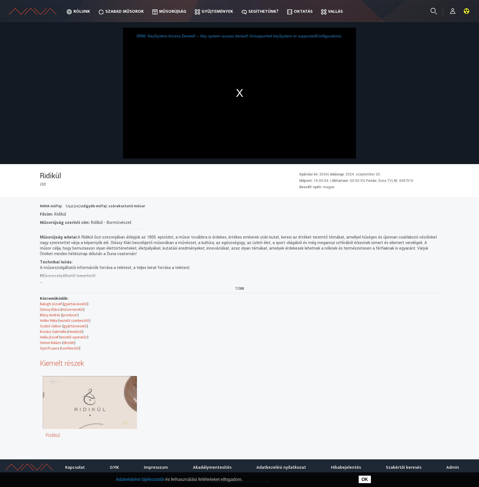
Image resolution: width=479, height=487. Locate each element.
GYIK (114, 467)
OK (364, 479)
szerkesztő (70, 348)
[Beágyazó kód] (413, 207)
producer (69, 315)
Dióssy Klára (50, 309)
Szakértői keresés (403, 467)
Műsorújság (172, 11)
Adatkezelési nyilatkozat (281, 467)
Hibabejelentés (346, 467)
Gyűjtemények (217, 11)
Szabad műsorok (124, 11)
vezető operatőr (73, 337)
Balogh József (51, 304)
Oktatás (303, 11)
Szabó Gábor (51, 326)
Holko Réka (48, 320)
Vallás (335, 11)
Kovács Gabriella (53, 331)
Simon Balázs (50, 343)
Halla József (49, 337)
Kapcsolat (75, 467)
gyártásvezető (75, 304)
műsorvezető (72, 309)
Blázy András (50, 315)
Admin (452, 467)
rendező (75, 331)
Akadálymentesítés (212, 467)
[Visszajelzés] (433, 207)
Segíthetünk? (263, 11)
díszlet (68, 343)
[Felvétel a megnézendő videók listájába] (393, 207)
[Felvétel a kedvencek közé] (383, 207)
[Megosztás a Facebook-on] (423, 207)
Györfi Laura (49, 348)
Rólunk (81, 11)
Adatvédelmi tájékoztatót (140, 479)
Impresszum (156, 467)
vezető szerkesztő (74, 320)
